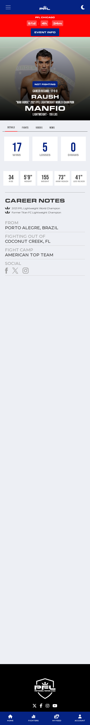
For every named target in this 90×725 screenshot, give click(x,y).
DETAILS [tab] (11, 127)
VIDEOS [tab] (39, 127)
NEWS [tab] (52, 127)
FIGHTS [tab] (25, 127)
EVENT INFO (45, 32)
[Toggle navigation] (8, 7)
